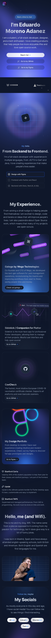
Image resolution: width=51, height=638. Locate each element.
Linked (23, 620)
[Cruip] (4, 4)
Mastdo (37, 620)
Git (12, 620)
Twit (25, 626)
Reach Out (26, 55)
